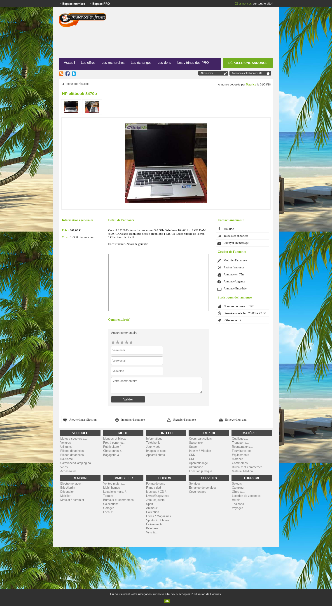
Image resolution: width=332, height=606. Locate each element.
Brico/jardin (67, 487)
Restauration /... (242, 446)
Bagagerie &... (112, 455)
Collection (152, 512)
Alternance (196, 467)
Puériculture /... (113, 446)
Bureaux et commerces (247, 467)
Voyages (237, 508)
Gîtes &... (238, 491)
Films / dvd (153, 487)
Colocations (111, 504)
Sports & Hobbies (157, 520)
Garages (108, 508)
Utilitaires (66, 446)
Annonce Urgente (234, 281)
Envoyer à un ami (236, 419)
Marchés (237, 459)
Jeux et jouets (155, 500)
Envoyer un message (236, 242)
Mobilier (65, 495)
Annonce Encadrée (235, 288)
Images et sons (156, 450)
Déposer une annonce (247, 63)
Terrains (108, 495)
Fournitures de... (242, 450)
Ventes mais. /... (114, 483)
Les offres (88, 62)
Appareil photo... (157, 455)
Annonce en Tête (234, 274)
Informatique (154, 438)
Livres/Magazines (157, 495)
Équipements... (242, 455)
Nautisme (66, 459)
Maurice (251, 84)
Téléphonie (153, 442)
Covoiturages (197, 491)
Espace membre (73, 3)
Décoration (67, 491)
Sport (149, 504)
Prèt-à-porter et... (114, 442)
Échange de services (203, 487)
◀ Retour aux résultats (75, 83)
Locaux (108, 512)
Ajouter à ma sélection (83, 419)
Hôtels (236, 500)
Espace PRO (101, 3)
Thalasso (238, 504)
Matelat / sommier (72, 500)
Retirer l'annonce (234, 267)
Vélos (64, 467)
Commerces (240, 463)
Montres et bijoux (114, 438)
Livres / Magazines (158, 516)
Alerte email (207, 73)
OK (167, 601)
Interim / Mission (200, 450)
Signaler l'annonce (184, 419)
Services (195, 483)
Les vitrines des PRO (193, 62)
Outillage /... (240, 438)
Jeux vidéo (153, 446)
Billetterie (152, 528)
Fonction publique (200, 471)
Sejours (237, 483)
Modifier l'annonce (235, 260)
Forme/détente (155, 483)
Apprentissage (198, 463)
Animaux (152, 508)
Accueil (69, 62)
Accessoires (68, 471)
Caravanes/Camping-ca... (77, 463)
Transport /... (240, 442)
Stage (193, 446)
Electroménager (70, 483)
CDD (192, 455)
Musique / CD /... (157, 491)
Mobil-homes (111, 487)
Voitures (65, 442)
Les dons (164, 62)
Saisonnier (196, 442)
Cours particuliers (200, 438)
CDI (191, 459)
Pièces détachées (72, 450)
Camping (237, 487)
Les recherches (113, 62)
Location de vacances (246, 495)
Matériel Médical (242, 471)
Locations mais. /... (116, 491)
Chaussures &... (113, 450)
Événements (154, 524)
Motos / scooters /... (73, 438)
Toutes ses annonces (236, 235)
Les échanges (141, 62)
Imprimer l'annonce (133, 419)
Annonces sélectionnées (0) (247, 73)
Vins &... (152, 532)
